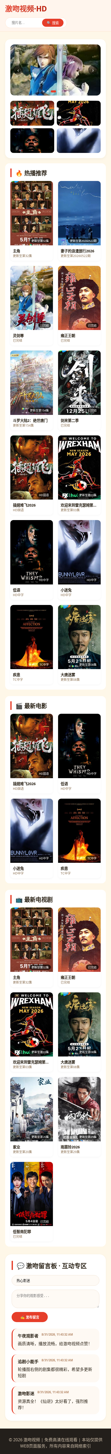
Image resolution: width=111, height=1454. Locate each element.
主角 (16, 250)
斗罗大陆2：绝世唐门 (30, 420)
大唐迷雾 (68, 674)
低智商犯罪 (22, 1231)
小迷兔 (66, 590)
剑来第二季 (70, 420)
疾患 (16, 674)
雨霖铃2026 (70, 1147)
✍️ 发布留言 (29, 1317)
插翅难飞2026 (24, 505)
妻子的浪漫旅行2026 (77, 250)
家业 (16, 1147)
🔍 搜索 (53, 23)
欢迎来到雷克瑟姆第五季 (79, 505)
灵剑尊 (18, 335)
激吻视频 (26, 9)
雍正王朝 (68, 335)
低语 (16, 590)
